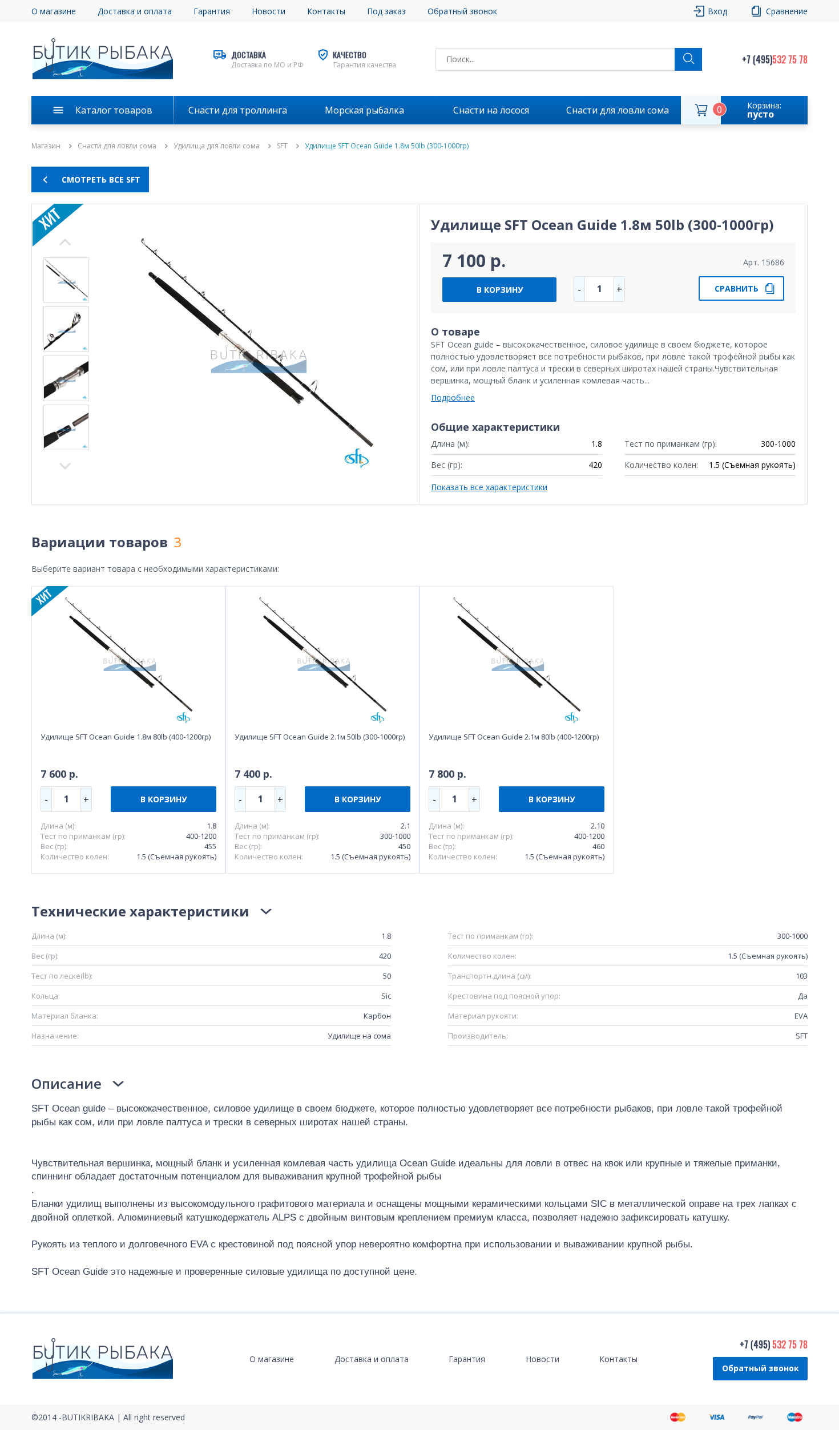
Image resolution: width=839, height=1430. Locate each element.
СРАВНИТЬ (737, 288)
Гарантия (211, 11)
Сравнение (787, 11)
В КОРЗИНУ (500, 289)
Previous (65, 466)
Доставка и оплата (135, 11)
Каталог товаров (113, 110)
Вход (717, 11)
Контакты (326, 11)
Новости (268, 11)
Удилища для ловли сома (217, 146)
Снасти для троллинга (237, 110)
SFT (282, 146)
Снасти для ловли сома (617, 110)
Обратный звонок (760, 1368)
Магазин (45, 146)
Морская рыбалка (364, 110)
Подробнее (453, 397)
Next (65, 242)
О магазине (53, 11)
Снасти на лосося (491, 110)
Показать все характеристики (489, 487)
